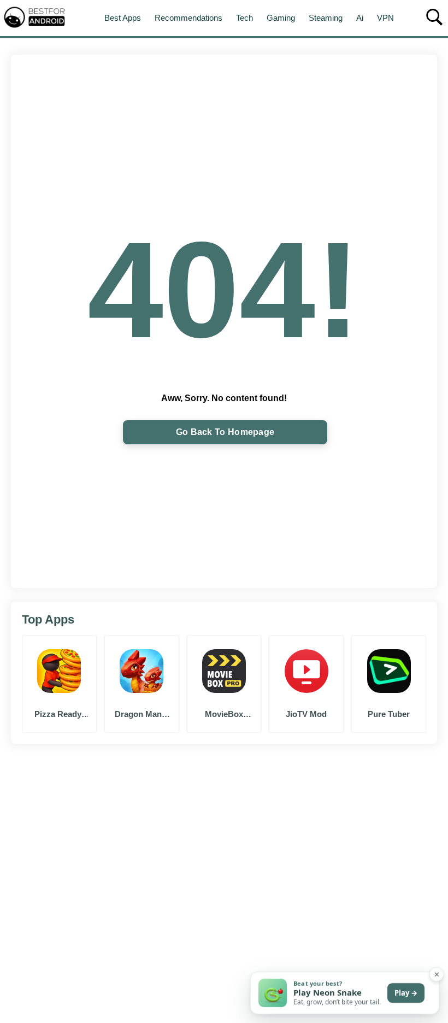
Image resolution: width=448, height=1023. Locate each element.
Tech (244, 17)
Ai (359, 17)
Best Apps (122, 17)
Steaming (326, 17)
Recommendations (188, 17)
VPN (385, 17)
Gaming (281, 17)
